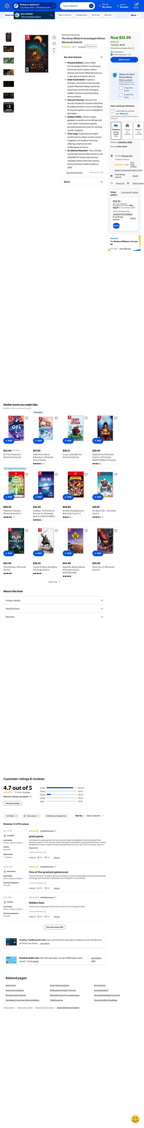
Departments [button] (11, 15)
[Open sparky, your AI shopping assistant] (135, 1119)
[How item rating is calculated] (30, 796)
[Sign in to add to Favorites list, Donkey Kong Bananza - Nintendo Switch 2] (86, 474)
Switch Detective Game (59, 985)
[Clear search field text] (84, 6)
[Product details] (102, 600)
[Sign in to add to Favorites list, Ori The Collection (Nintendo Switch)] (26, 418)
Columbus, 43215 (125, 142)
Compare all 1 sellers (129, 192)
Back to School (65, 15)
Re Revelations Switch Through (63, 990)
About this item (13, 591)
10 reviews (26, 792)
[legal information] (133, 48)
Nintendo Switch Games (16, 995)
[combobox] (77, 6)
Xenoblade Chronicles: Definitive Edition (22, 1000)
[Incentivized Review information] (45, 852)
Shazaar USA (127, 156)
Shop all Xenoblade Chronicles (107, 995)
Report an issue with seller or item (129, 170)
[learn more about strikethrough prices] (118, 42)
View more (53, 582)
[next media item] (53, 51)
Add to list (120, 183)
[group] (73, 47)
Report (57, 857)
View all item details (74, 172)
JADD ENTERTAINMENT (123, 214)
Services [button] (28, 15)
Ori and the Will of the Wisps (105, 1000)
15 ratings (81, 47)
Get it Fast (96, 15)
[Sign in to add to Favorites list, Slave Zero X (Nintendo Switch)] (115, 530)
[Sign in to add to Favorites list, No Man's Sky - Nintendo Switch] (115, 474)
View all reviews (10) (54, 927)
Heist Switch (11, 985)
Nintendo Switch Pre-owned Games (64, 995)
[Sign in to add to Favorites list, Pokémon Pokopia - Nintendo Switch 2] (26, 474)
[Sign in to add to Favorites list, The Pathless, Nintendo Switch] (26, 530)
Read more (33, 848)
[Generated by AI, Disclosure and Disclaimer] (102, 172)
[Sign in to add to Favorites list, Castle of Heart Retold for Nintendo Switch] (56, 530)
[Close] (52, 15)
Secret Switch (100, 985)
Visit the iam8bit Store (71, 34)
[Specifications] (102, 608)
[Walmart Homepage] (7, 6)
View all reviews (13, 803)
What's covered (125, 80)
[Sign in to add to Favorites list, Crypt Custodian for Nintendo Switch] (86, 418)
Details (135, 176)
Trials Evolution (56, 1000)
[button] (105, 6)
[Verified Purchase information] (55, 831)
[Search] (91, 6)
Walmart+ (108, 15)
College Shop (81, 15)
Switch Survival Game (15, 990)
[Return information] (129, 54)
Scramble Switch (101, 990)
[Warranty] (102, 617)
